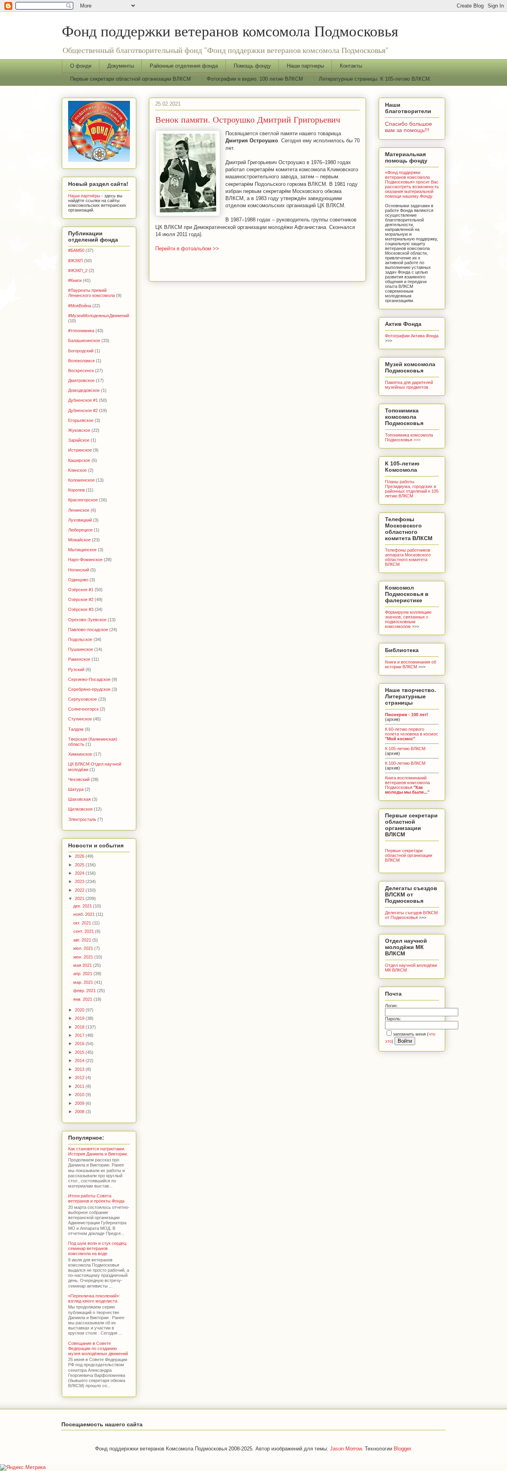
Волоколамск (81, 360)
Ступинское (80, 719)
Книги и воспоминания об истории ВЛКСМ (410, 664)
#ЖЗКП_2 (78, 270)
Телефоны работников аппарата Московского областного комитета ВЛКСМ (408, 557)
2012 (80, 1077)
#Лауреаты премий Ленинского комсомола (91, 293)
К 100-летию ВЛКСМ (405, 763)
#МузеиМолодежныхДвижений (98, 315)
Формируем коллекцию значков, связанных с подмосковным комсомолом (408, 619)
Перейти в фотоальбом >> (187, 248)
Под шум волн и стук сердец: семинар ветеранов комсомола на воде (97, 1248)
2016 (80, 1043)
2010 (80, 1094)
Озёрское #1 (80, 589)
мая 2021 (83, 965)
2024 (80, 873)
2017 (80, 1035)
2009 (80, 1103)
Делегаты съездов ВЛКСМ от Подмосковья (411, 915)
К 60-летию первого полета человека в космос (411, 734)
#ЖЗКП (75, 260)
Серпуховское (82, 699)
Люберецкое (80, 530)
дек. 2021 (83, 906)
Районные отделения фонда (184, 66)
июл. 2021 (83, 948)
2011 (80, 1086)
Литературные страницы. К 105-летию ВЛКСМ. (375, 79)
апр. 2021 (83, 973)
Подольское (80, 639)
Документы (120, 66)
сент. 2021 (84, 931)
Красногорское (83, 499)
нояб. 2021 (84, 914)
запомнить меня (409, 1034)
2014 (80, 1060)
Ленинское (79, 510)
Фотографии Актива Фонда (411, 335)
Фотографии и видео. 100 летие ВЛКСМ (255, 79)
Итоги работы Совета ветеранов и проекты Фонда (96, 1198)
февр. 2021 (85, 990)
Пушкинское (80, 649)
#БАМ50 (76, 250)
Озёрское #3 (80, 609)
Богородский (80, 350)
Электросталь (82, 819)
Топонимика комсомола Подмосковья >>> (409, 437)
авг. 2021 (82, 940)
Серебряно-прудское (89, 689)
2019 (80, 1018)
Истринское (80, 450)
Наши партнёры (84, 195)
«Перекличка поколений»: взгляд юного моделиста (94, 1298)
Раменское (79, 659)
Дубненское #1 (83, 400)
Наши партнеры (305, 66)
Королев (76, 490)
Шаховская (79, 799)
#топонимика (81, 330)
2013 (80, 1069)
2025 (80, 864)
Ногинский (78, 569)
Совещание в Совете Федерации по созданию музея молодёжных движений (98, 1348)
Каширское (79, 460)
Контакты (351, 66)
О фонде (80, 66)
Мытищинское (82, 549)
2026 (80, 856)
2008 (80, 1111)
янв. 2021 (83, 999)
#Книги (75, 280)
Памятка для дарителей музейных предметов (409, 384)
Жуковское (79, 430)
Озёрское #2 (80, 599)
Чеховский (79, 779)
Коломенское (81, 480)
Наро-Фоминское (85, 559)
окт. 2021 (82, 923)
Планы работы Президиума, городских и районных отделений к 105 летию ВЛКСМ (411, 488)
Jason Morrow (346, 1449)
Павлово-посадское (88, 629)
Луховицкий (80, 520)
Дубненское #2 (83, 410)
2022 (80, 890)
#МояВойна (79, 305)
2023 (80, 881)
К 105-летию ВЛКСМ (405, 748)
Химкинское (80, 754)
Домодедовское (84, 390)
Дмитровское (81, 380)
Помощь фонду (252, 66)
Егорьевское (80, 420)
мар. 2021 (83, 982)
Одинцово (78, 579)
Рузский (76, 669)
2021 (80, 898)
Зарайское (79, 440)
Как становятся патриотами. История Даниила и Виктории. (98, 1151)
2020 (80, 1010)
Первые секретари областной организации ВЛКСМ (130, 79)
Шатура (76, 789)
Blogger (402, 1449)
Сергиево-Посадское (89, 679)
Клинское (77, 470)
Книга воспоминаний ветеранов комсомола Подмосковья (407, 784)
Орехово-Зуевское (87, 619)
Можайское (79, 539)
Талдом (76, 729)
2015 (80, 1052)
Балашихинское (84, 340)
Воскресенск (81, 370)
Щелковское (80, 809)
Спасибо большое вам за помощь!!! (408, 127)
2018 (80, 1027)
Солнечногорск (83, 709)
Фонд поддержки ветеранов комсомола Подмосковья (230, 31)
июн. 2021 (83, 957)
